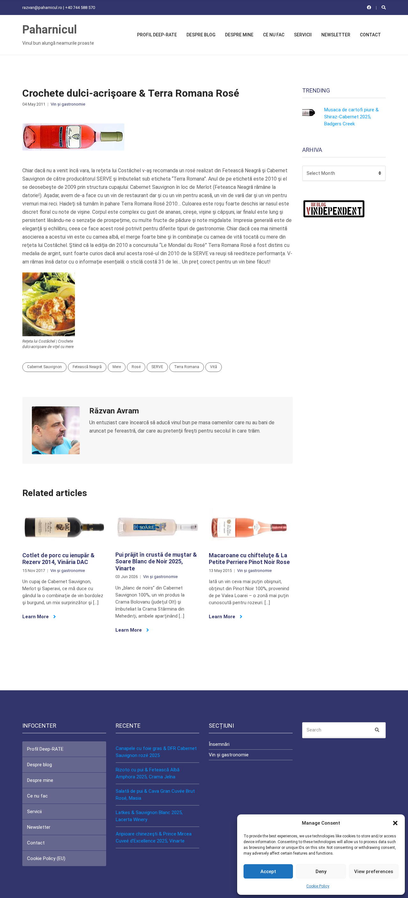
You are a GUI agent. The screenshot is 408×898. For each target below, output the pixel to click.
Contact (370, 34)
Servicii (303, 34)
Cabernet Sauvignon (44, 367)
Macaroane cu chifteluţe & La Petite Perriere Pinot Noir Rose (249, 559)
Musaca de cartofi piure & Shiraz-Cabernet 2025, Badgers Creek (351, 117)
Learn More (36, 617)
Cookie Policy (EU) (46, 858)
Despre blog (200, 34)
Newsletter (335, 34)
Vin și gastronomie (68, 104)
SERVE (157, 367)
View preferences (373, 871)
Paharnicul (49, 29)
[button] (395, 823)
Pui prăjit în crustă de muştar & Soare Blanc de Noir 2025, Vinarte (156, 561)
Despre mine (239, 34)
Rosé (136, 367)
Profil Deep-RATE (157, 34)
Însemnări (219, 744)
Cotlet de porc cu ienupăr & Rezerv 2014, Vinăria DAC (58, 559)
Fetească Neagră (87, 367)
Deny (321, 871)
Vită (213, 367)
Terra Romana (186, 367)
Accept (268, 871)
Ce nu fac (273, 34)
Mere (117, 367)
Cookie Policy (317, 886)
